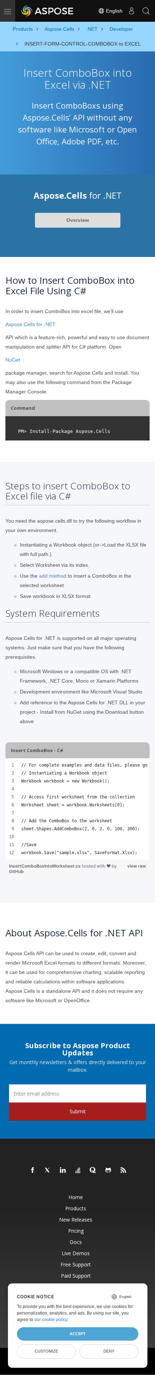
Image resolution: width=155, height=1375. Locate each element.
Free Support (76, 1264)
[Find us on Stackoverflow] (78, 1170)
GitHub (16, 871)
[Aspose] (48, 11)
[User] (131, 11)
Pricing (76, 1230)
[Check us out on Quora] (93, 1170)
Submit (78, 1111)
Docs (76, 1242)
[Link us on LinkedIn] (63, 1170)
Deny (108, 1351)
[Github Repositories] (108, 1170)
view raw (136, 866)
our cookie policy (50, 1319)
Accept (78, 1334)
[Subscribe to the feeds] (123, 1170)
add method (52, 576)
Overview (77, 220)
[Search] (146, 11)
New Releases (75, 1219)
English (114, 11)
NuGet (12, 360)
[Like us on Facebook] (32, 1170)
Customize (46, 1351)
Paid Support (76, 1275)
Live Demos (76, 1253)
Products (75, 1208)
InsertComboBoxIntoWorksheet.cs (45, 866)
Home (75, 1197)
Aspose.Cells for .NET (30, 324)
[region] (77, 809)
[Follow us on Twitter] (48, 1170)
